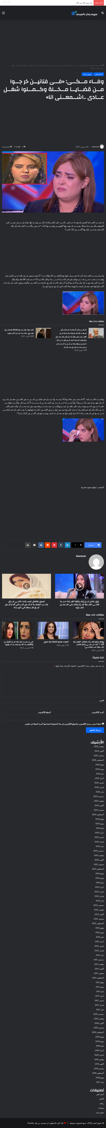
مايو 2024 (100, 828)
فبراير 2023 (99, 896)
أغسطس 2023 (98, 869)
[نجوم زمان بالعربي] (84, 13)
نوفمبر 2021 (99, 964)
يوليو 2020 (99, 1037)
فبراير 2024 (99, 842)
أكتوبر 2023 (99, 860)
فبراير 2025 (99, 787)
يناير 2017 (100, 1082)
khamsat (95, 147)
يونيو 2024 (99, 823)
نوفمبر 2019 (99, 1059)
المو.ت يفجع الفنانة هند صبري (56, 642)
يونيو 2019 (100, 1077)
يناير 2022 (100, 955)
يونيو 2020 (99, 1041)
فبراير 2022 (99, 950)
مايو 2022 (100, 937)
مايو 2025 (100, 774)
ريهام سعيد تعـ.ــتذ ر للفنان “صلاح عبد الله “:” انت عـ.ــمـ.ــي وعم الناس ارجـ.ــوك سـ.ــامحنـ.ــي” (88, 644)
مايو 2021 (100, 991)
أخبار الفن (98, 74)
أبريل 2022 (99, 941)
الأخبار (101, 1099)
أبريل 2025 (99, 778)
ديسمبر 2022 (98, 905)
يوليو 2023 (99, 873)
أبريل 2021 (99, 996)
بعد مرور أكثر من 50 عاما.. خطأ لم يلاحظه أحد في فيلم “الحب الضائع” (65, 3)
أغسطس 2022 (98, 923)
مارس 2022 (99, 946)
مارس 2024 (99, 837)
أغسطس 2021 (98, 978)
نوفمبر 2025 (99, 746)
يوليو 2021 (100, 982)
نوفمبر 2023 (99, 855)
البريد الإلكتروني (97, 712)
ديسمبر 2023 (98, 851)
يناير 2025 (100, 792)
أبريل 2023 (99, 887)
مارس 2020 (99, 1055)
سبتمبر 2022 (99, 919)
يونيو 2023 (99, 878)
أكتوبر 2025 (99, 751)
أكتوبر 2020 (99, 1023)
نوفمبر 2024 (99, 801)
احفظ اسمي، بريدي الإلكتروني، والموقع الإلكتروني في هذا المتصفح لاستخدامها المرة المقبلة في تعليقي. (63, 724)
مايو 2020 (100, 1046)
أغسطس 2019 (98, 1073)
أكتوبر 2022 (99, 914)
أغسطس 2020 (98, 1032)
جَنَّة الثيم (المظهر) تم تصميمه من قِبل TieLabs (45, 1123)
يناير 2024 (100, 846)
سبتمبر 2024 (99, 810)
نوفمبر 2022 (99, 910)
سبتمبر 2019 (99, 1068)
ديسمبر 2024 (98, 796)
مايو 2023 (100, 882)
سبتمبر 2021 (99, 973)
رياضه (102, 1103)
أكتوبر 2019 (99, 1064)
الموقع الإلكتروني (44, 712)
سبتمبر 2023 (99, 864)
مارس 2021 (99, 1000)
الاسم (101, 700)
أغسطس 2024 (98, 814)
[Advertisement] (53, 42)
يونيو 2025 (99, 769)
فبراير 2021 (99, 1005)
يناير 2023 (100, 901)
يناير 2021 (100, 1009)
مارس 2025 (99, 783)
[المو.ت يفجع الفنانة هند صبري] (53, 630)
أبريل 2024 (99, 832)
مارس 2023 (99, 891)
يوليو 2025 (99, 764)
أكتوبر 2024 (99, 805)
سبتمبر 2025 (99, 755)
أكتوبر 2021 (99, 969)
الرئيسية (98, 65)
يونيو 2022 (99, 932)
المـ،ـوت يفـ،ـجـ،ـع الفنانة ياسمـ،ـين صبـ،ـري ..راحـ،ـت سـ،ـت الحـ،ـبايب (19, 331)
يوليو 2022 (99, 928)
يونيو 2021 (100, 987)
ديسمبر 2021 (99, 960)
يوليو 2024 (99, 819)
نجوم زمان (90, 65)
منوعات (101, 1108)
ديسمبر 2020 (98, 1014)
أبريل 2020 (99, 1050)
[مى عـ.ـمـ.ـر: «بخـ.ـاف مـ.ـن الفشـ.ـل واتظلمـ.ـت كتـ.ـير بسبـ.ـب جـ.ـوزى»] (17, 630)
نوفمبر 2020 (99, 1018)
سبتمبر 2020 (99, 1028)
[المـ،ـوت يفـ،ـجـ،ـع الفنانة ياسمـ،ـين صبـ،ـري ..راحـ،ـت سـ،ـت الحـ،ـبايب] (43, 333)
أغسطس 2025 (98, 760)
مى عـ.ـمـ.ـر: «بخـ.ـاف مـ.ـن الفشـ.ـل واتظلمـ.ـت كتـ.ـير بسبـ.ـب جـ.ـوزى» (18, 643)
